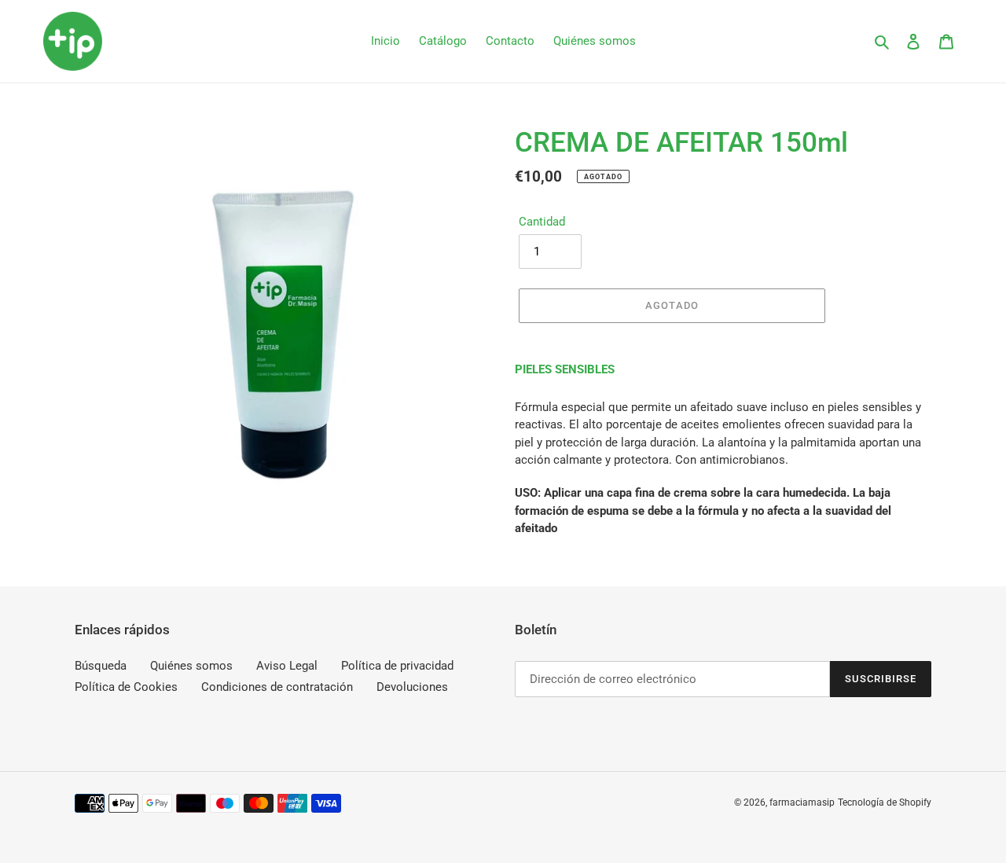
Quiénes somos (191, 666)
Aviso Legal (287, 666)
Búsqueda (101, 666)
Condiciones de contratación (277, 688)
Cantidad (542, 222)
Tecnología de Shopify (884, 803)
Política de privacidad (397, 666)
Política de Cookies (126, 688)
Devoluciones (412, 688)
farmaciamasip (802, 803)
